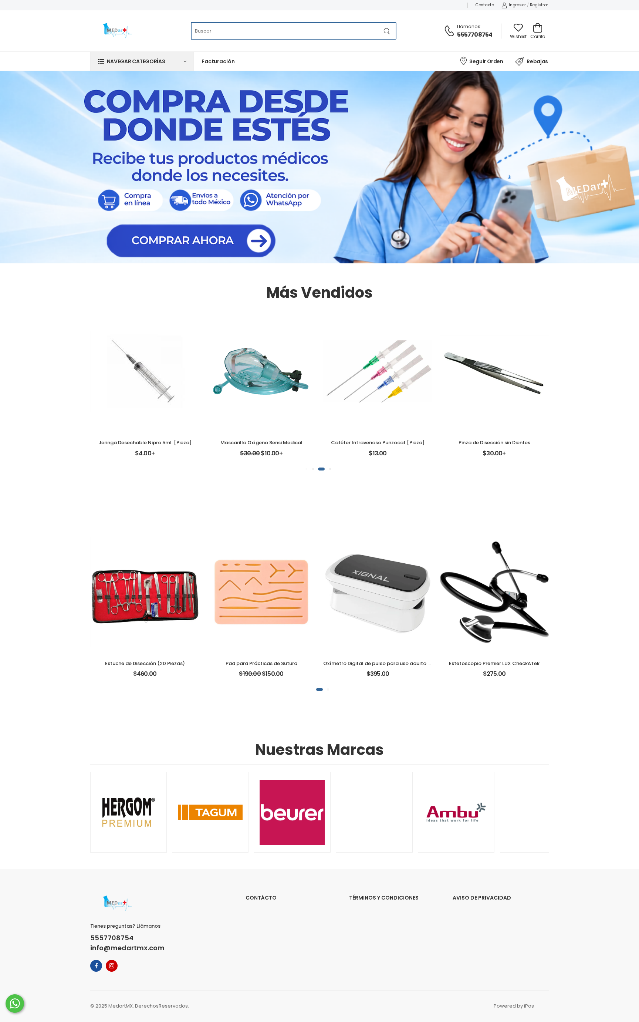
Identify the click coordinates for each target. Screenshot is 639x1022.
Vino (509, 644)
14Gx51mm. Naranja (378, 410)
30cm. (494, 424)
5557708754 (474, 34)
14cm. (508, 381)
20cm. (479, 410)
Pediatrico (261, 410)
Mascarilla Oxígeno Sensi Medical (261, 442)
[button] (142, 61)
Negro (479, 644)
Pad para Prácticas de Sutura (261, 663)
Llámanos (468, 26)
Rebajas (537, 61)
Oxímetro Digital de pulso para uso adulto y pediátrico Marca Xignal (407, 663)
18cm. (508, 395)
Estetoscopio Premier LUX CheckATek (494, 663)
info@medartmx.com (127, 948)
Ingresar (517, 5)
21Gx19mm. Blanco (378, 395)
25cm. (508, 410)
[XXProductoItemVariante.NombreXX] (145, 646)
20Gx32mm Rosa (378, 424)
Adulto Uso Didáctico (261, 424)
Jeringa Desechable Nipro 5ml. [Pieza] (145, 442)
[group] (128, 812)
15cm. (479, 395)
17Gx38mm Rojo (378, 381)
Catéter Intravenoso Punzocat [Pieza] (378, 442)
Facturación (218, 61)
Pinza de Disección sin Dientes (494, 442)
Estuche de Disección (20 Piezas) (145, 663)
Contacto (484, 5)
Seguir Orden (486, 61)
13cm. (479, 381)
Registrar (539, 5)
